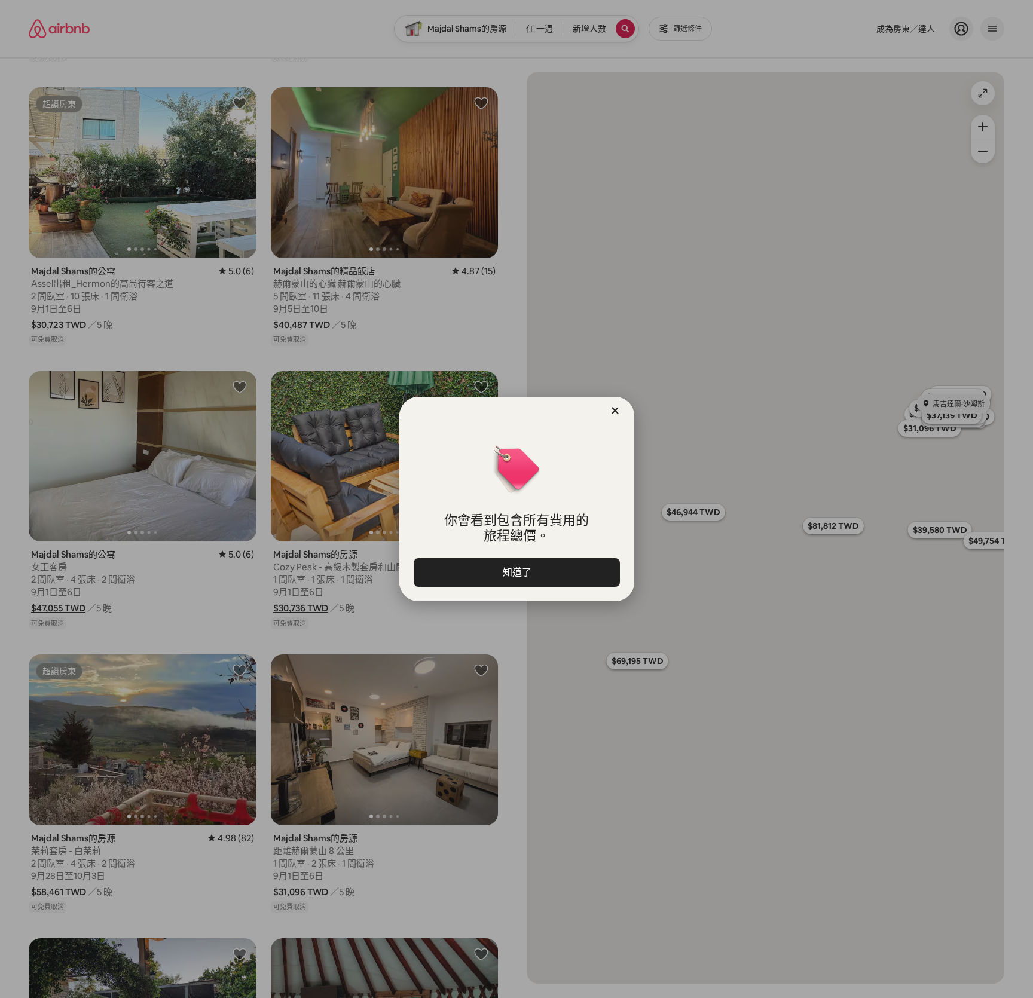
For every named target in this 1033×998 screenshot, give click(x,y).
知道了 (516, 572)
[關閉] (615, 410)
